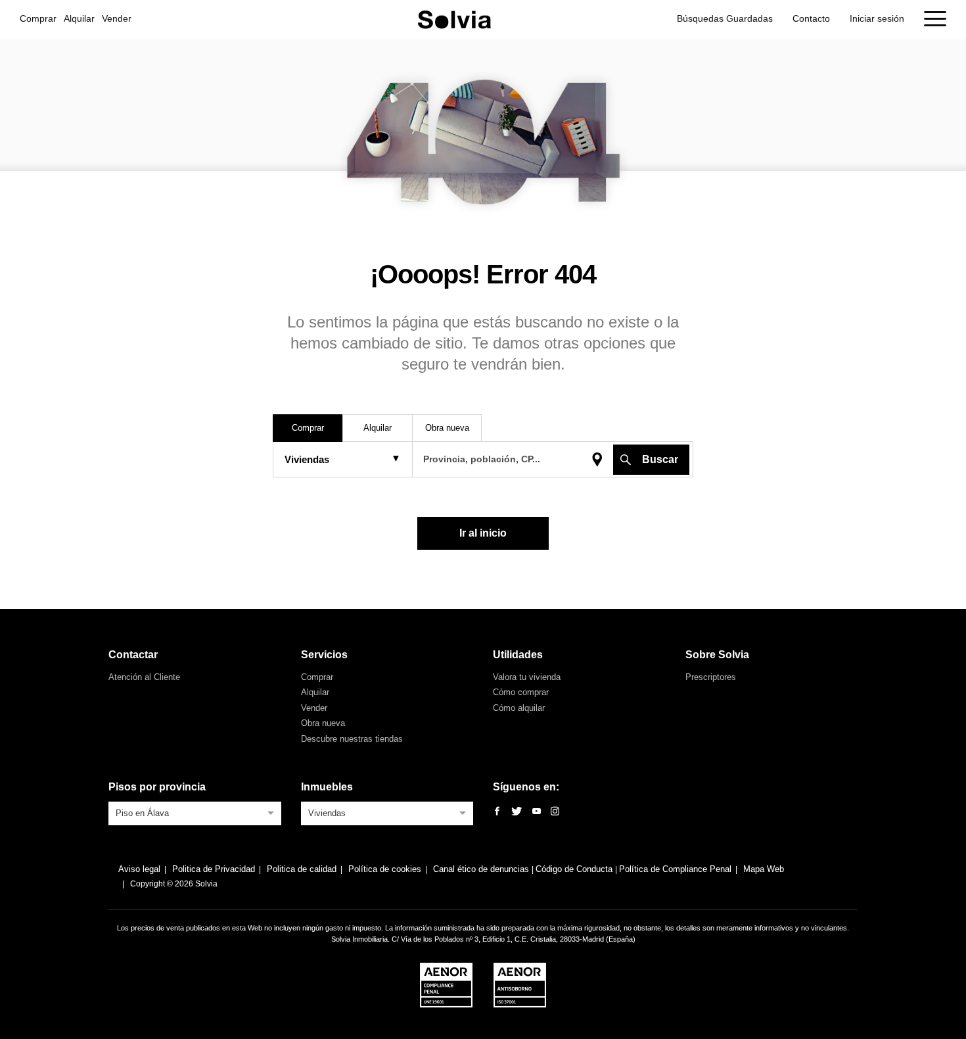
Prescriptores (710, 677)
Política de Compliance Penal (675, 869)
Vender (116, 18)
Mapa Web (763, 869)
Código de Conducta (575, 869)
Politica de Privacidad (213, 869)
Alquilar (79, 18)
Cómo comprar (521, 692)
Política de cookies (384, 869)
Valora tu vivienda (527, 677)
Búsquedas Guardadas (725, 18)
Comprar (38, 18)
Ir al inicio (483, 533)
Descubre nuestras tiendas (352, 739)
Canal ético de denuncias (482, 869)
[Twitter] (516, 812)
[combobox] (195, 812)
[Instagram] (555, 812)
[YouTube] (536, 812)
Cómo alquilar (519, 708)
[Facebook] (497, 812)
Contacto (811, 18)
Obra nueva (323, 723)
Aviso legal (139, 869)
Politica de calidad (301, 869)
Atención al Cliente (144, 677)
